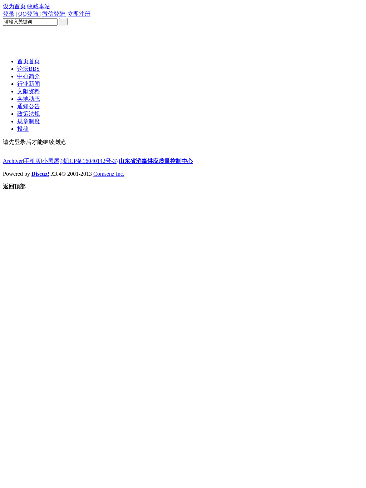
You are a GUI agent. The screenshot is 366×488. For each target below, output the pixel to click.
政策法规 (28, 114)
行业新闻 (28, 84)
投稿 (23, 129)
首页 (28, 61)
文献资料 (28, 91)
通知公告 (28, 106)
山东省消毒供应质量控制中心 (156, 161)
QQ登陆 (29, 14)
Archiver (13, 161)
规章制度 (28, 121)
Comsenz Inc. (108, 174)
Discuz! (40, 174)
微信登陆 (54, 14)
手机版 (32, 161)
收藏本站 (38, 6)
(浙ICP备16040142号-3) (89, 161)
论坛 (28, 69)
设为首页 (14, 6)
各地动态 (28, 99)
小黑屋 (50, 161)
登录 (8, 14)
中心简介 (28, 76)
